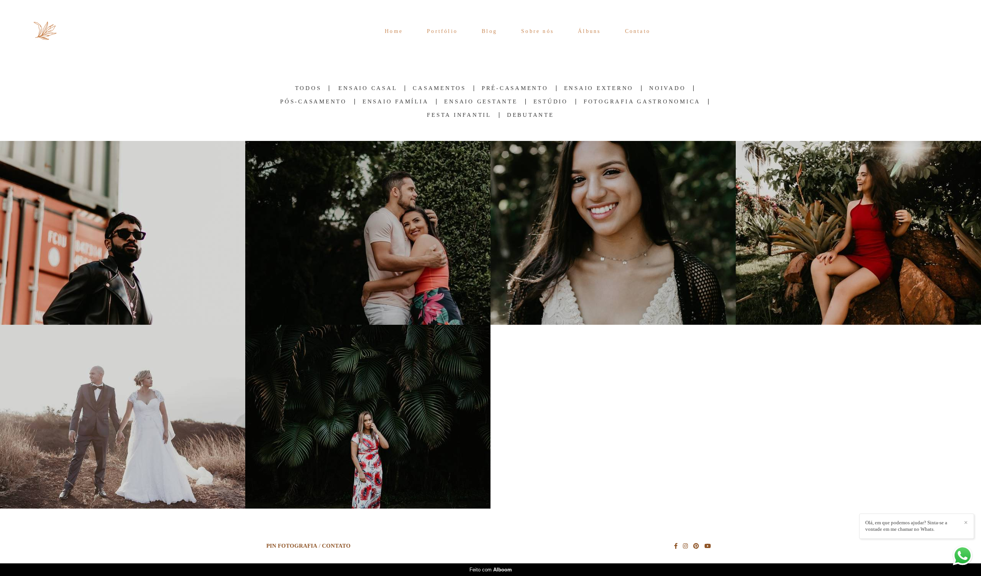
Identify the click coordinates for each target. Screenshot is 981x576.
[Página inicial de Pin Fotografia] (54, 31)
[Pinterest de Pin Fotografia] (696, 546)
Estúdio (550, 102)
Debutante (530, 115)
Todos (308, 88)
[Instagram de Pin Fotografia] (685, 546)
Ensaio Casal (367, 88)
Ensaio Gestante (480, 102)
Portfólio (442, 31)
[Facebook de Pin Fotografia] (676, 546)
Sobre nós (537, 31)
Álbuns (589, 31)
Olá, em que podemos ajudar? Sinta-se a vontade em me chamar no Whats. (906, 526)
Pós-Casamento (313, 102)
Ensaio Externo (599, 88)
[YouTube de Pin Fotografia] (707, 546)
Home (394, 31)
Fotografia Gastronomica (642, 102)
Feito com (490, 570)
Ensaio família (396, 102)
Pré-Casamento (515, 88)
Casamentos (439, 88)
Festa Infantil (459, 115)
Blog (489, 31)
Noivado (667, 88)
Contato (637, 31)
